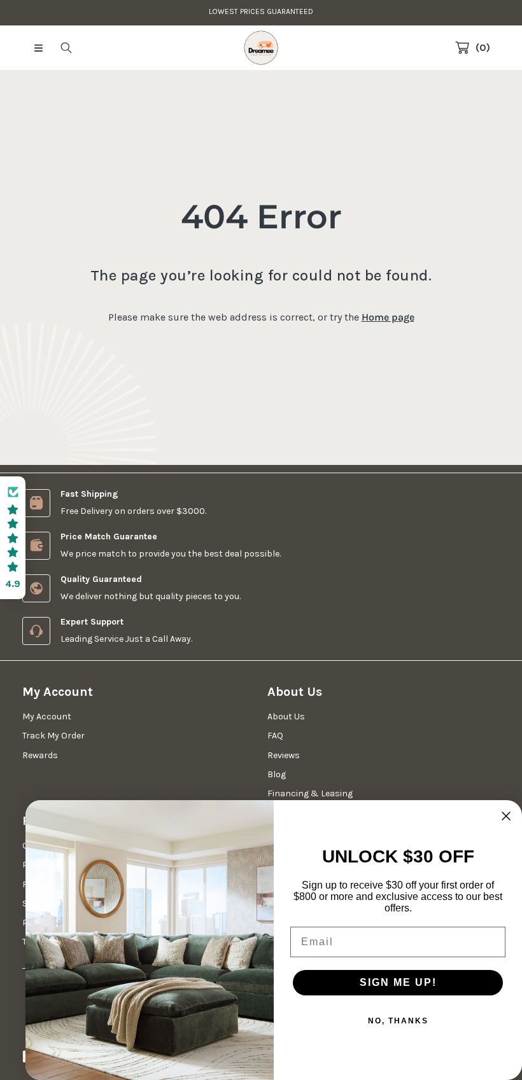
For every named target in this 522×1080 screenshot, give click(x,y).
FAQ (275, 735)
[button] (38, 48)
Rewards (40, 755)
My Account (46, 716)
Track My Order (53, 735)
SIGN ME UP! (398, 982)
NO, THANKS (398, 1020)
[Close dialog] (506, 816)
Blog (276, 774)
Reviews (283, 755)
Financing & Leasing (310, 793)
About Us (286, 716)
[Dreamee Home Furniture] (261, 47)
